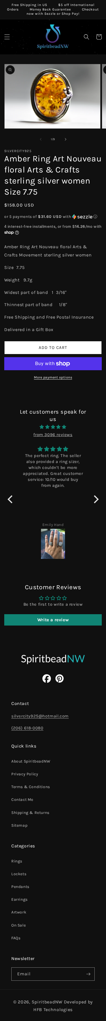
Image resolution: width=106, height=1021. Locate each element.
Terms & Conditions (30, 786)
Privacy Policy (24, 774)
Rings (16, 861)
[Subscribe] (88, 974)
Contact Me (22, 799)
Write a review (53, 619)
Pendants (20, 886)
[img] (53, 427)
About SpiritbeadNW (31, 761)
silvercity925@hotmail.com (40, 716)
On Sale (18, 925)
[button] (7, 37)
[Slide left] (40, 139)
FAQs (15, 938)
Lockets (18, 873)
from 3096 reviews (52, 434)
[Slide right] (65, 139)
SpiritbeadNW (47, 1002)
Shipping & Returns (30, 812)
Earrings (19, 899)
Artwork (18, 912)
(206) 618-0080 (27, 728)
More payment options (53, 377)
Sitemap (19, 825)
